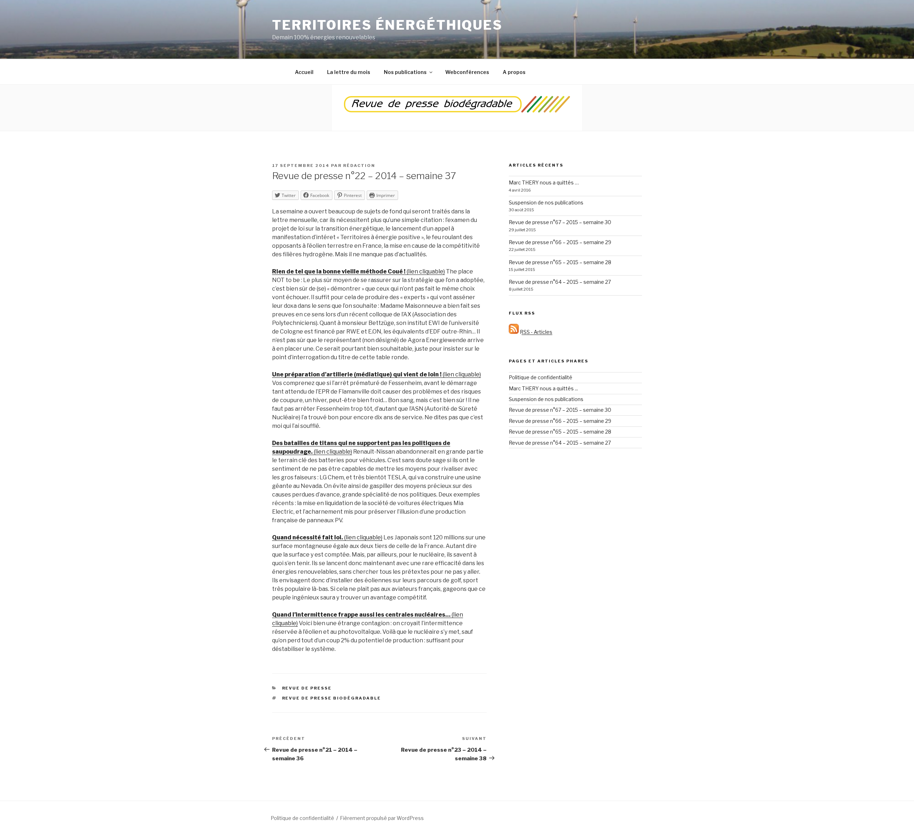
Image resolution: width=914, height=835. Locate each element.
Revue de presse (307, 688)
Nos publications (405, 72)
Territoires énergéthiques (387, 25)
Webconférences (467, 72)
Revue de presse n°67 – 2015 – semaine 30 (560, 222)
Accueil (304, 72)
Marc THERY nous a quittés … (544, 182)
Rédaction (359, 165)
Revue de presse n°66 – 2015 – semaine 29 (560, 242)
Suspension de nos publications (546, 202)
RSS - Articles (535, 332)
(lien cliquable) (358, 271)
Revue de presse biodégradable (331, 698)
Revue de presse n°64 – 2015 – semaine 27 (560, 282)
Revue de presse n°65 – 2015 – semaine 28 (560, 262)
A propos (514, 72)
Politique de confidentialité (540, 377)
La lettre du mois (348, 72)
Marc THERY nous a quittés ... (543, 388)
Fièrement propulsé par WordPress (382, 818)
